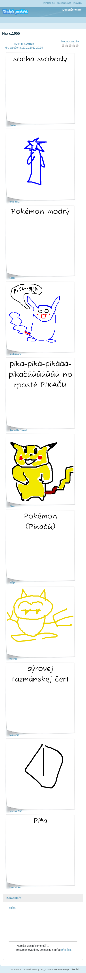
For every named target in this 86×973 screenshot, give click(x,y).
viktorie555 (15, 811)
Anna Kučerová (18, 430)
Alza (12, 506)
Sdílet (12, 907)
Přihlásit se (49, 3)
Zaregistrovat (64, 3)
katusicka (15, 887)
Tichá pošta (31, 969)
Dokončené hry (72, 9)
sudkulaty (15, 354)
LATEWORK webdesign (57, 969)
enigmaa (14, 201)
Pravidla (77, 3)
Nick (12, 277)
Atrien (30, 43)
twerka (13, 658)
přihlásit (66, 949)
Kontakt (75, 969)
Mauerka (14, 735)
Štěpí (12, 582)
